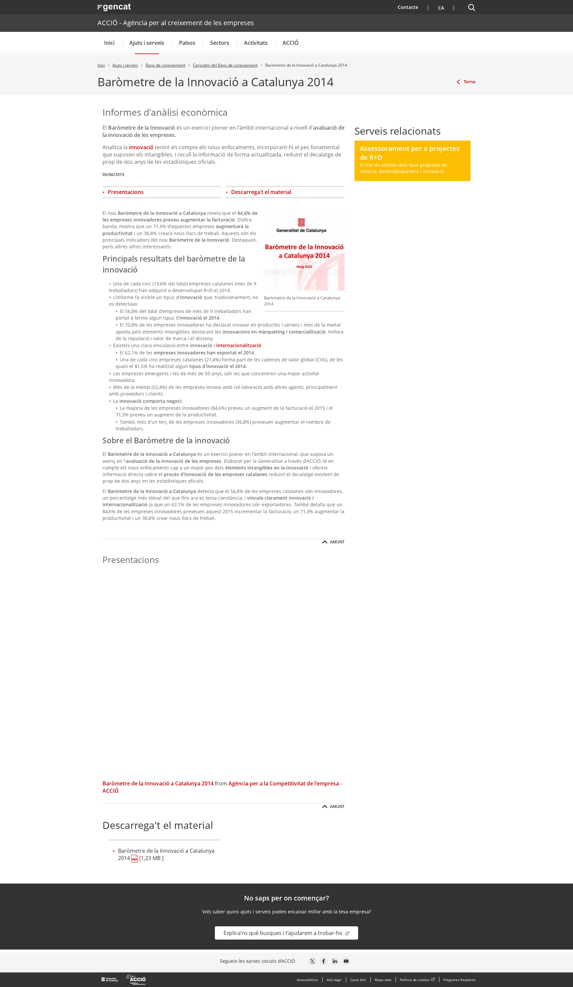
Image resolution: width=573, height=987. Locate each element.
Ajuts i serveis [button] (146, 42)
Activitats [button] (256, 42)
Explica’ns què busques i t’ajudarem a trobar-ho (283, 933)
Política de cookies (415, 979)
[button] (440, 7)
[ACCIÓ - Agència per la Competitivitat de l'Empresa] (124, 980)
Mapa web (383, 979)
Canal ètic (358, 979)
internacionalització (238, 345)
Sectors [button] (219, 42)
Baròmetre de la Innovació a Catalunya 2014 (158, 783)
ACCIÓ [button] (291, 42)
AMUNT (337, 542)
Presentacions (126, 192)
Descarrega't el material (261, 192)
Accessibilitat (307, 979)
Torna (470, 82)
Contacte (412, 7)
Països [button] (187, 42)
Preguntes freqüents (459, 979)
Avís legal (334, 979)
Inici (109, 42)
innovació (141, 147)
